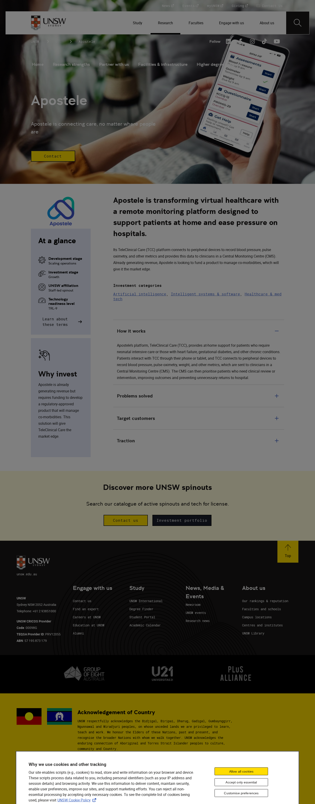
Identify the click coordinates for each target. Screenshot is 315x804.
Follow (214, 41)
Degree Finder (141, 609)
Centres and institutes (262, 625)
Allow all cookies (241, 771)
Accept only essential (241, 782)
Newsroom (193, 604)
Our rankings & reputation (265, 601)
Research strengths (71, 64)
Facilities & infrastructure (162, 64)
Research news (198, 621)
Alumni (78, 633)
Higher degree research (219, 64)
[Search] (297, 23)
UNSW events (196, 612)
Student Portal (142, 617)
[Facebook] (240, 41)
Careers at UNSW (87, 617)
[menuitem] (138, 22)
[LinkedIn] (228, 41)
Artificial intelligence (139, 294)
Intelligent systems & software (205, 294)
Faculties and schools (261, 609)
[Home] (48, 22)
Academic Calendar (145, 625)
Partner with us (114, 64)
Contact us (82, 601)
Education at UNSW (88, 625)
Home (38, 64)
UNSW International (146, 601)
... (59, 41)
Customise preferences (241, 793)
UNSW (35, 41)
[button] (53, 156)
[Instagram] (252, 41)
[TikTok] (264, 41)
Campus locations (257, 617)
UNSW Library (253, 633)
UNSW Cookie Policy (77, 800)
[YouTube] (276, 41)
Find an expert (86, 609)
